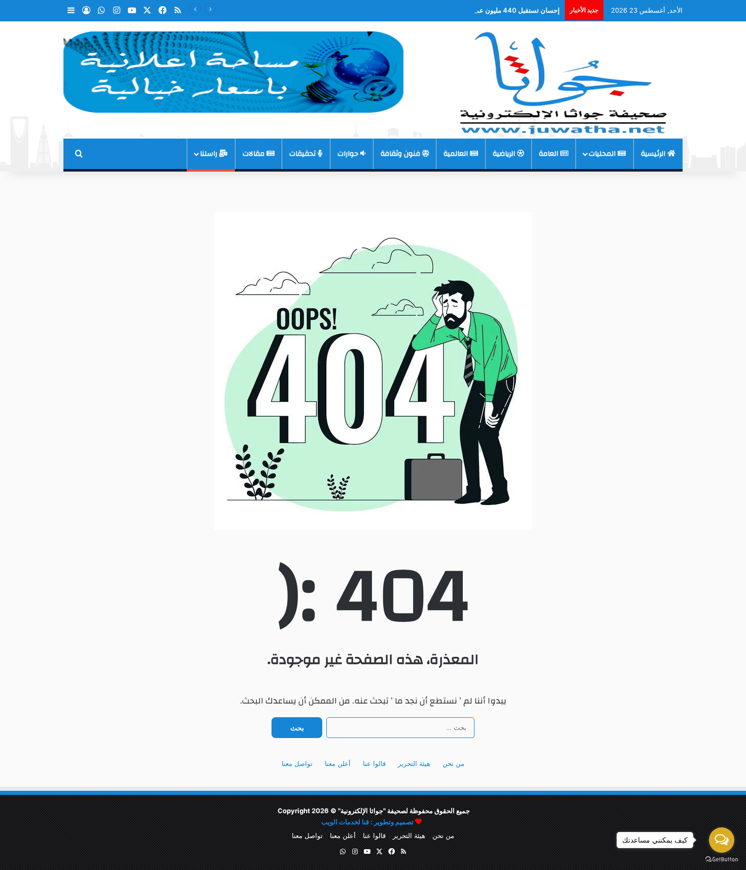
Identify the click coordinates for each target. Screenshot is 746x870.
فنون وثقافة (401, 153)
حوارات (348, 153)
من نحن (453, 763)
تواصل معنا (297, 763)
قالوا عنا (374, 763)
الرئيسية (654, 153)
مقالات (254, 153)
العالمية (457, 153)
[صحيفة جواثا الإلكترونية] (561, 79)
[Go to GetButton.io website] (721, 859)
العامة (549, 153)
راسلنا (209, 153)
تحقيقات (303, 153)
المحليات (603, 153)
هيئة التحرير (414, 763)
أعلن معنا (338, 763)
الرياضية (505, 153)
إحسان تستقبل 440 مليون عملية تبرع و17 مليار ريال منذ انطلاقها (471, 10)
